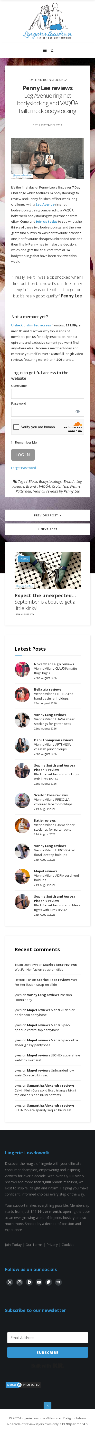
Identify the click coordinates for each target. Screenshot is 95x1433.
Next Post (48, 529)
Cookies (68, 1244)
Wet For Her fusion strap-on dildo (46, 967)
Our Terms (34, 1244)
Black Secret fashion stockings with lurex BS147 (56, 772)
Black (32, 481)
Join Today (13, 1244)
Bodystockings (55, 80)
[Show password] (78, 411)
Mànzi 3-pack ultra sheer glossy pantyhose (46, 1042)
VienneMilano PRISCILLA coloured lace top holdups (53, 799)
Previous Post (46, 515)
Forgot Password (23, 467)
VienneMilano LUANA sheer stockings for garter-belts (54, 719)
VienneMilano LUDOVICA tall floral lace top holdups (54, 850)
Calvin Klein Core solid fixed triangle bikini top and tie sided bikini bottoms (45, 1090)
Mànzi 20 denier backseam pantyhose (45, 1012)
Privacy (52, 1244)
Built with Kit (47, 1365)
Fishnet (76, 486)
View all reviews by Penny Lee (56, 491)
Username (19, 385)
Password (18, 403)
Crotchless (60, 486)
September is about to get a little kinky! (45, 601)
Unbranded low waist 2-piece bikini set (44, 1072)
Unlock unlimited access (31, 325)
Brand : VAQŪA (38, 486)
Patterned (23, 491)
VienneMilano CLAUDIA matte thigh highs (55, 668)
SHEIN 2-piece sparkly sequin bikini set (45, 1107)
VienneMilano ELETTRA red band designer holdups (53, 693)
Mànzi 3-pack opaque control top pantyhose (42, 1027)
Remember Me (25, 442)
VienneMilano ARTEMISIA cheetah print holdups (53, 744)
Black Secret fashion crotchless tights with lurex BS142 (57, 903)
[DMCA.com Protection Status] (23, 1387)
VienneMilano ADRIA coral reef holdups (56, 875)
